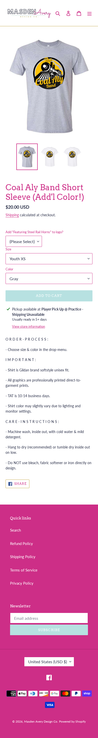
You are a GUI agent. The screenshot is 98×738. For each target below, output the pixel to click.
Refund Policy (21, 543)
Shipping (12, 215)
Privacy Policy (21, 583)
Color (9, 269)
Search (15, 530)
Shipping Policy (22, 556)
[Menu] (89, 13)
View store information (28, 326)
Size (8, 249)
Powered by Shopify (72, 721)
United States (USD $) (47, 661)
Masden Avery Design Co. (41, 721)
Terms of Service (23, 570)
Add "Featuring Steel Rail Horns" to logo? (34, 232)
